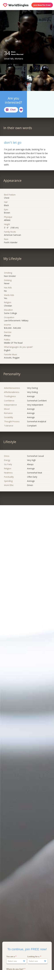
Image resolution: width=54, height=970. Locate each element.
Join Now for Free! (42, 5)
